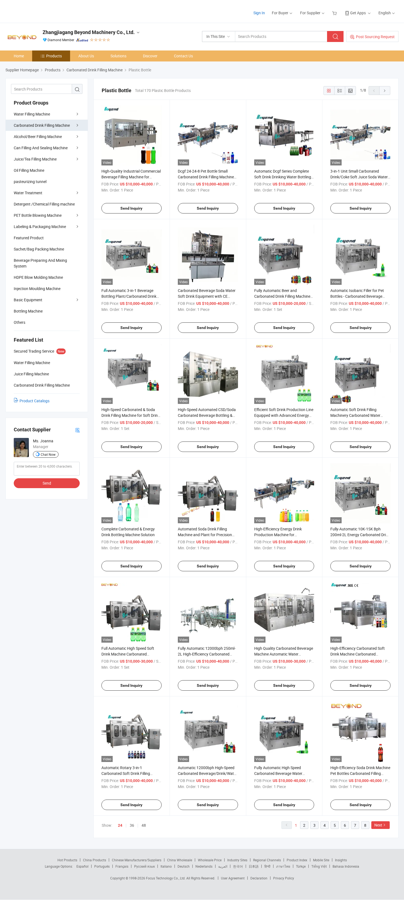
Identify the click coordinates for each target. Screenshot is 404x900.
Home (19, 55)
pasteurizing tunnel (30, 181)
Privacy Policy (283, 878)
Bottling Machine (28, 311)
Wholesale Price (210, 860)
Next (378, 825)
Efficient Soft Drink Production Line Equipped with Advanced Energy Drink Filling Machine (283, 415)
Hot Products (67, 860)
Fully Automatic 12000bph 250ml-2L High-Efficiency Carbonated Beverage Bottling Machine (207, 654)
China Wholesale (179, 860)
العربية (222, 866)
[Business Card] (77, 430)
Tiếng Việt (319, 866)
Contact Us (183, 55)
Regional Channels (267, 860)
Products (54, 55)
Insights (341, 860)
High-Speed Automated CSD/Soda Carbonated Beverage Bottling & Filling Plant (207, 415)
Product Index (297, 860)
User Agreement (233, 878)
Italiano (166, 866)
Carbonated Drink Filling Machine (42, 125)
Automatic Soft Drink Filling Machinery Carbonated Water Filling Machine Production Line (356, 415)
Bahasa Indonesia (346, 866)
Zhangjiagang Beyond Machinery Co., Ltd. (89, 32)
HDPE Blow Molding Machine (38, 277)
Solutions (118, 55)
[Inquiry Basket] (335, 12)
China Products (94, 860)
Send (47, 483)
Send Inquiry (131, 208)
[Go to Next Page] (385, 90)
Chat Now (48, 454)
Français (121, 866)
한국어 (238, 866)
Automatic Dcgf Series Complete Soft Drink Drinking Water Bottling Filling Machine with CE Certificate (283, 176)
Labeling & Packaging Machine (40, 226)
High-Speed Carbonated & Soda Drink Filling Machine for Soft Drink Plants (130, 415)
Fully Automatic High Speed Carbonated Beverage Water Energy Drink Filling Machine (278, 773)
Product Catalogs (34, 400)
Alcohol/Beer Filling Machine (38, 136)
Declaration (258, 878)
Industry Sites (237, 860)
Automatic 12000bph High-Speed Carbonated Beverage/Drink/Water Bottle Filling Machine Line (207, 773)
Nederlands (203, 866)
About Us (86, 55)
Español (82, 866)
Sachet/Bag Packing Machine (39, 249)
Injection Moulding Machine (37, 288)
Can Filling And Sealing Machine (41, 147)
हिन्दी (267, 866)
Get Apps (358, 12)
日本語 (254, 866)
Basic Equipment (28, 299)
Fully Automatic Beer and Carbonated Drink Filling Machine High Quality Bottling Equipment (282, 296)
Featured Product (29, 237)
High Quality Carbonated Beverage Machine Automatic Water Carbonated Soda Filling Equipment (284, 654)
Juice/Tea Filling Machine (35, 159)
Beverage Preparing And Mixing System (40, 263)
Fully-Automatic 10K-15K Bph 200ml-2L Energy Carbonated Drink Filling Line (360, 534)
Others (19, 322)
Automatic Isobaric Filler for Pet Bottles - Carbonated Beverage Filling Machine (357, 296)
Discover (150, 55)
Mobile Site (321, 860)
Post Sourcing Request (375, 36)
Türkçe (301, 866)
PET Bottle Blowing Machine (38, 215)
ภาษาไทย (283, 866)
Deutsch (184, 866)
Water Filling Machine (32, 114)
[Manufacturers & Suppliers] (40, 10)
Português (102, 866)
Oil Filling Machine (29, 170)
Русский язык (144, 866)
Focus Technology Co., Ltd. (166, 878)
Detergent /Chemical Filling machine (44, 204)
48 (144, 825)
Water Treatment (28, 192)
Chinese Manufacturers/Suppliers (136, 860)
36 (132, 825)
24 (120, 825)
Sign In (259, 12)
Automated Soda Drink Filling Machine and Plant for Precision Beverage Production (205, 534)
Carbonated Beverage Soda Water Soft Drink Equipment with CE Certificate (207, 296)
